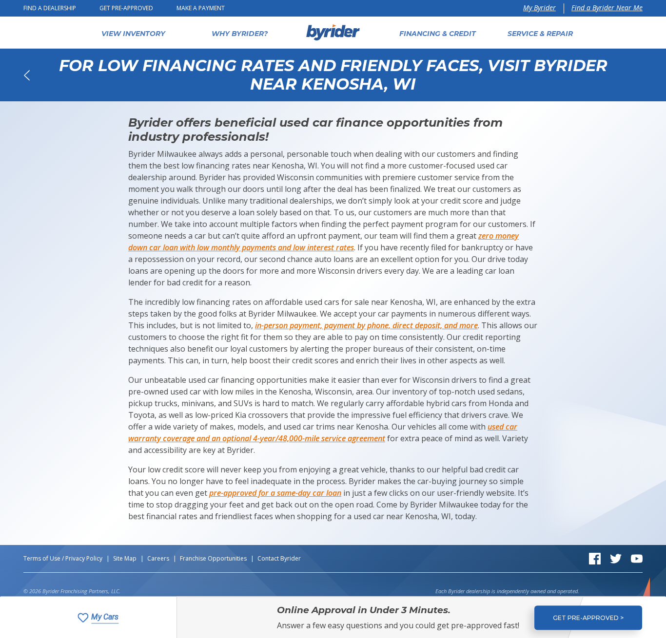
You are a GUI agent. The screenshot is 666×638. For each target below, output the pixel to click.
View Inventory (133, 33)
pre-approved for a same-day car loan (275, 493)
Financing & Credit (437, 33)
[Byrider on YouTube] (637, 558)
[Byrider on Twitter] (616, 558)
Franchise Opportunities (213, 558)
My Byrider (539, 7)
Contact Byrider (279, 558)
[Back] (26, 75)
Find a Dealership (49, 8)
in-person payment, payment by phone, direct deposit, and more (366, 325)
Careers (158, 558)
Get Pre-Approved (126, 8)
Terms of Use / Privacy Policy (62, 558)
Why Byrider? (240, 33)
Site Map (125, 558)
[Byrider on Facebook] (595, 558)
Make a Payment (200, 8)
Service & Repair (540, 33)
